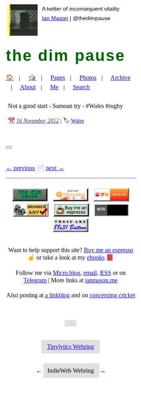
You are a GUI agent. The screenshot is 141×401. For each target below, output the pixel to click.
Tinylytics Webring (70, 346)
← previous (20, 168)
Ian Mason (55, 18)
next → (55, 168)
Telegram (35, 280)
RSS (105, 272)
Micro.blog (66, 272)
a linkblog (57, 295)
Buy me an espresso (108, 250)
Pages (58, 77)
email (90, 272)
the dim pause (65, 55)
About (28, 87)
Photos (88, 77)
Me (54, 87)
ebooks (96, 257)
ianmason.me (101, 280)
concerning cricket (112, 295)
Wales (77, 120)
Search (81, 87)
